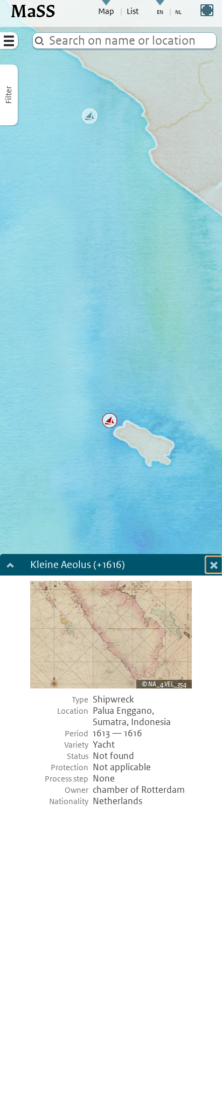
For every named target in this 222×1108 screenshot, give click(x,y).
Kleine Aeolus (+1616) (77, 565)
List (132, 11)
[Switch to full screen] (206, 10)
